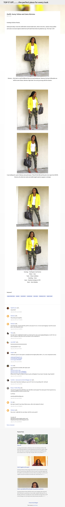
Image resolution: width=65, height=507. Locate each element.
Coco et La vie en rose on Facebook (18, 372)
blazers (17, 296)
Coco (12, 365)
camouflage (29, 296)
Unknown (13, 315)
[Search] (50, 2)
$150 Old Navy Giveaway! (16, 358)
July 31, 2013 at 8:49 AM (16, 421)
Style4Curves (14, 307)
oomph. (12, 352)
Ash (11, 402)
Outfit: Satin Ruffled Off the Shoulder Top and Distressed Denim (30, 489)
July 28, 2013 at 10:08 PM (16, 406)
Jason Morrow (35, 505)
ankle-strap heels (11, 296)
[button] (7, 18)
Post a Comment (10, 425)
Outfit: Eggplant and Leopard (23, 467)
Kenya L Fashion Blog (15, 387)
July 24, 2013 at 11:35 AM (16, 319)
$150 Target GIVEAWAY (16, 359)
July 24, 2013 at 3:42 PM (16, 338)
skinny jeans (49, 296)
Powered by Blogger (33, 502)
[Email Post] (7, 294)
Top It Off (19, 445)
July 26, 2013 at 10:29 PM (16, 384)
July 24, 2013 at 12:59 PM (16, 329)
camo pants (23, 296)
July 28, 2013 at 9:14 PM (16, 398)
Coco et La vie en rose (16, 370)
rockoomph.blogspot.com (16, 357)
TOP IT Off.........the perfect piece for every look (26, 2)
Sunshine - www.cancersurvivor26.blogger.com (21, 379)
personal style (42, 296)
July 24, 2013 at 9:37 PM (16, 361)
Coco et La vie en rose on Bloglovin (18, 371)
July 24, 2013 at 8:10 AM (16, 311)
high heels (36, 296)
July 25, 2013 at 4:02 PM (16, 376)
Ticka (12, 332)
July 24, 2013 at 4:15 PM (16, 348)
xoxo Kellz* (13, 342)
